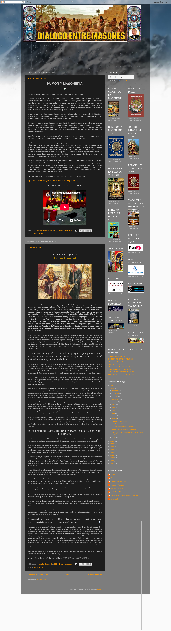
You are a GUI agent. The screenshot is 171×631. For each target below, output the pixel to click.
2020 (112, 388)
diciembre (115, 390)
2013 (112, 458)
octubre (115, 396)
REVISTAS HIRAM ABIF (116, 364)
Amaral (113, 474)
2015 (112, 452)
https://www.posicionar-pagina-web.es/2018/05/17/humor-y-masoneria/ (53, 181)
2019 (112, 441)
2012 (112, 461)
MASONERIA (38, 234)
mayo (114, 410)
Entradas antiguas (94, 575)
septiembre (116, 399)
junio (114, 407)
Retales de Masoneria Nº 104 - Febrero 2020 (126, 429)
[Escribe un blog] (82, 230)
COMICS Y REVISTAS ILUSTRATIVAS (120, 359)
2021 (112, 385)
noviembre (115, 393)
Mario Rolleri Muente (117, 492)
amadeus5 (114, 499)
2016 (112, 449)
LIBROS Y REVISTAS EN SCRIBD (119, 369)
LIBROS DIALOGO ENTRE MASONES (121, 372)
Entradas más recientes (37, 575)
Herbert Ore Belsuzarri (118, 481)
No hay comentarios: (66, 230)
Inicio (67, 575)
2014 (112, 455)
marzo (114, 416)
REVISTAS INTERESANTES (117, 361)
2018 (112, 444)
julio (113, 404)
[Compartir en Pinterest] (90, 230)
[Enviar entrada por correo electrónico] (75, 230)
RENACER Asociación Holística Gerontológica (126, 495)
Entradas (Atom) (42, 579)
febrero (114, 418)
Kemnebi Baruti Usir (117, 488)
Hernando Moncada (117, 485)
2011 (112, 463)
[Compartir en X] (85, 230)
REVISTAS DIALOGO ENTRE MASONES (121, 374)
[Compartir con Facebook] (87, 230)
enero (114, 437)
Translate (125, 80)
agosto (114, 402)
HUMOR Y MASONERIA (37, 78)
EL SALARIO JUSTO (35, 247)
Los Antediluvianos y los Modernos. (123, 426)
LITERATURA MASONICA (116, 356)
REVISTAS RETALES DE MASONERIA (120, 367)
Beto (112, 478)
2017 (112, 446)
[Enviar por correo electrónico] (80, 230)
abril (113, 413)
